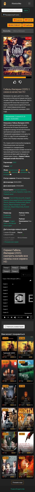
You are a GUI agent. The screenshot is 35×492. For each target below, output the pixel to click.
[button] (11, 242)
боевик (6, 172)
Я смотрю (27, 275)
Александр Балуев (16, 200)
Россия (13, 192)
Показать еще (17, 482)
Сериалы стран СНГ (24, 192)
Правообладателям (17, 489)
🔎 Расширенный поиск (11, 15)
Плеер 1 (6, 267)
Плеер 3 (23, 267)
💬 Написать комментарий (14, 327)
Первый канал (8, 194)
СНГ (11, 166)
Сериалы (7, 192)
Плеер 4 (6, 271)
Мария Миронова (17, 207)
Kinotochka (16, 3)
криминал (24, 172)
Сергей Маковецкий (17, 198)
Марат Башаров (14, 204)
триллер (15, 172)
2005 (14, 162)
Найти (26, 10)
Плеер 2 (15, 267)
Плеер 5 (15, 271)
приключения (13, 170)
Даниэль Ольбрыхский (17, 202)
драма (23, 170)
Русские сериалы (20, 190)
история (7, 174)
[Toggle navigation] (29, 3)
